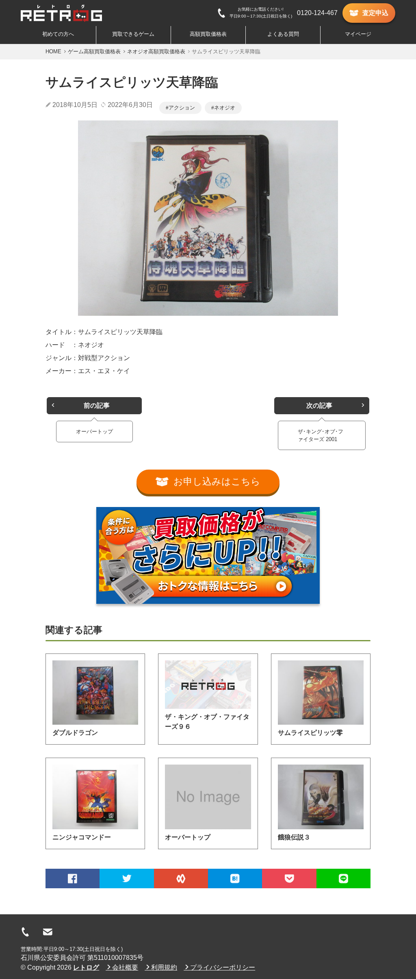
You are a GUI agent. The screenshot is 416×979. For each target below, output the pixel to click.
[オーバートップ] (208, 797)
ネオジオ (224, 108)
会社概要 (125, 967)
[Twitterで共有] (127, 878)
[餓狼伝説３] (321, 797)
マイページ (358, 34)
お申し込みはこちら (216, 481)
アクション (182, 108)
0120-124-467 (317, 12)
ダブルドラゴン (75, 732)
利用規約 (164, 967)
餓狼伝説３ (294, 837)
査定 (375, 12)
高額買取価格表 (208, 34)
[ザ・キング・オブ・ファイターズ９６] (208, 684)
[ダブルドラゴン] (95, 692)
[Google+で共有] (181, 878)
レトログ (86, 967)
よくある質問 (283, 34)
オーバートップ (187, 837)
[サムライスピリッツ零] (321, 692)
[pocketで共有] (289, 878)
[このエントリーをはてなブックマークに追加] (235, 878)
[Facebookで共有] (73, 878)
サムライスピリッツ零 (310, 732)
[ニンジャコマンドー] (95, 797)
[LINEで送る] (343, 878)
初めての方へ (58, 34)
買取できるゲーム (133, 34)
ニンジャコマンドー (81, 837)
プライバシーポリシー (222, 967)
